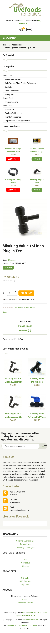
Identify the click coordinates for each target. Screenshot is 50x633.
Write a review (29, 307)
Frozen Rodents (11, 102)
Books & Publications (13, 113)
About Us (8, 457)
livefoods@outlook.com (28, 625)
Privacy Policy (25, 544)
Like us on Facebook (16, 516)
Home (5, 45)
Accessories (17, 45)
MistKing (12, 260)
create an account (25, 23)
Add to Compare (27, 299)
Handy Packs (10, 94)
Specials (25, 585)
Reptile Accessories (13, 117)
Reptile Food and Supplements (17, 121)
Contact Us (25, 563)
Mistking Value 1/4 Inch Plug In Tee (20, 48)
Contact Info (11, 486)
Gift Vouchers (25, 581)
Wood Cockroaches (13, 79)
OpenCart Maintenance (25, 615)
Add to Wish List (10, 299)
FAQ (25, 559)
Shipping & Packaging (25, 548)
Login (26, 599)
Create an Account (25, 603)
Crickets (8, 87)
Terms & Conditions (26, 541)
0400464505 (12, 625)
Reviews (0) (25, 330)
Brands (26, 578)
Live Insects (7, 76)
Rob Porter (42, 613)
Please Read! (25, 326)
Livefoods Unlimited (30, 620)
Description (25, 321)
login (40, 20)
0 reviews (18, 307)
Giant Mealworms (12, 91)
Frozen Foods (8, 98)
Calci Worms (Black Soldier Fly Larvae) (20, 83)
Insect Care (9, 109)
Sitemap (25, 566)
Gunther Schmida (29, 613)
